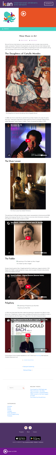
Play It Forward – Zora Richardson (39, 392)
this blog (38, 355)
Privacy (36, 442)
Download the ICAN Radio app (38, 389)
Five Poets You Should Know (38, 397)
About (28, 432)
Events (9, 409)
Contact (35, 432)
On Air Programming (13, 414)
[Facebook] (30, 428)
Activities (9, 406)
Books (9, 408)
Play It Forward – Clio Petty (37, 391)
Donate (49, 3)
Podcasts (9, 416)
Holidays (9, 411)
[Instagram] (26, 428)
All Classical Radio (28, 442)
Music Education (29, 360)
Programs (21, 432)
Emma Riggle (34, 40)
